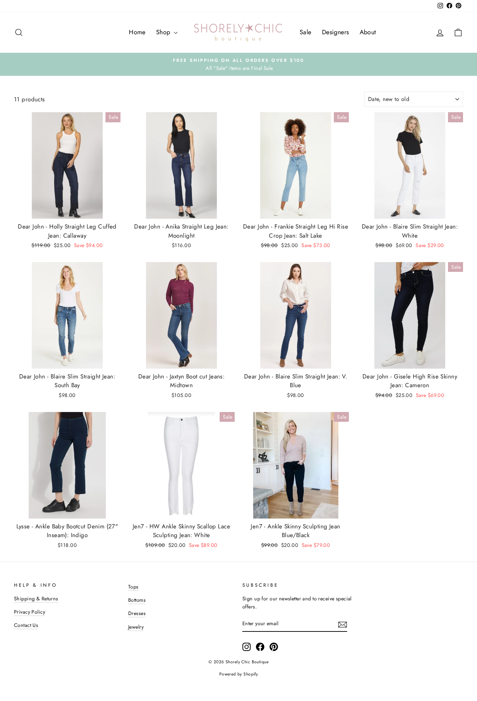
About (368, 32)
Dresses (137, 613)
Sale (305, 32)
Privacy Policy (29, 611)
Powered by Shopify (238, 674)
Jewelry (136, 626)
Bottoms (137, 600)
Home (137, 32)
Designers (335, 32)
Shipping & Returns (36, 598)
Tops (133, 586)
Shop (164, 32)
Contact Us (26, 625)
